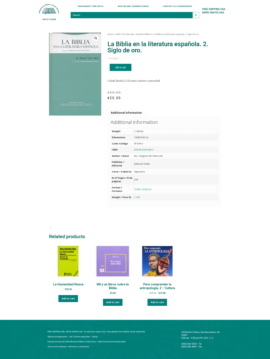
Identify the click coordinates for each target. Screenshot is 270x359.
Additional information (126, 112)
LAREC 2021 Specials (124, 34)
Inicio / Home (49, 19)
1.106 (137, 197)
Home (110, 34)
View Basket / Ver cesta (90, 6)
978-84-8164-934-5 (143, 149)
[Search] (196, 15)
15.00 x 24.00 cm (142, 189)
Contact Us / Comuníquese (177, 6)
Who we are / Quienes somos (133, 6)
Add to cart (120, 67)
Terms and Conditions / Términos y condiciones (68, 347)
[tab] (126, 112)
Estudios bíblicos (144, 34)
